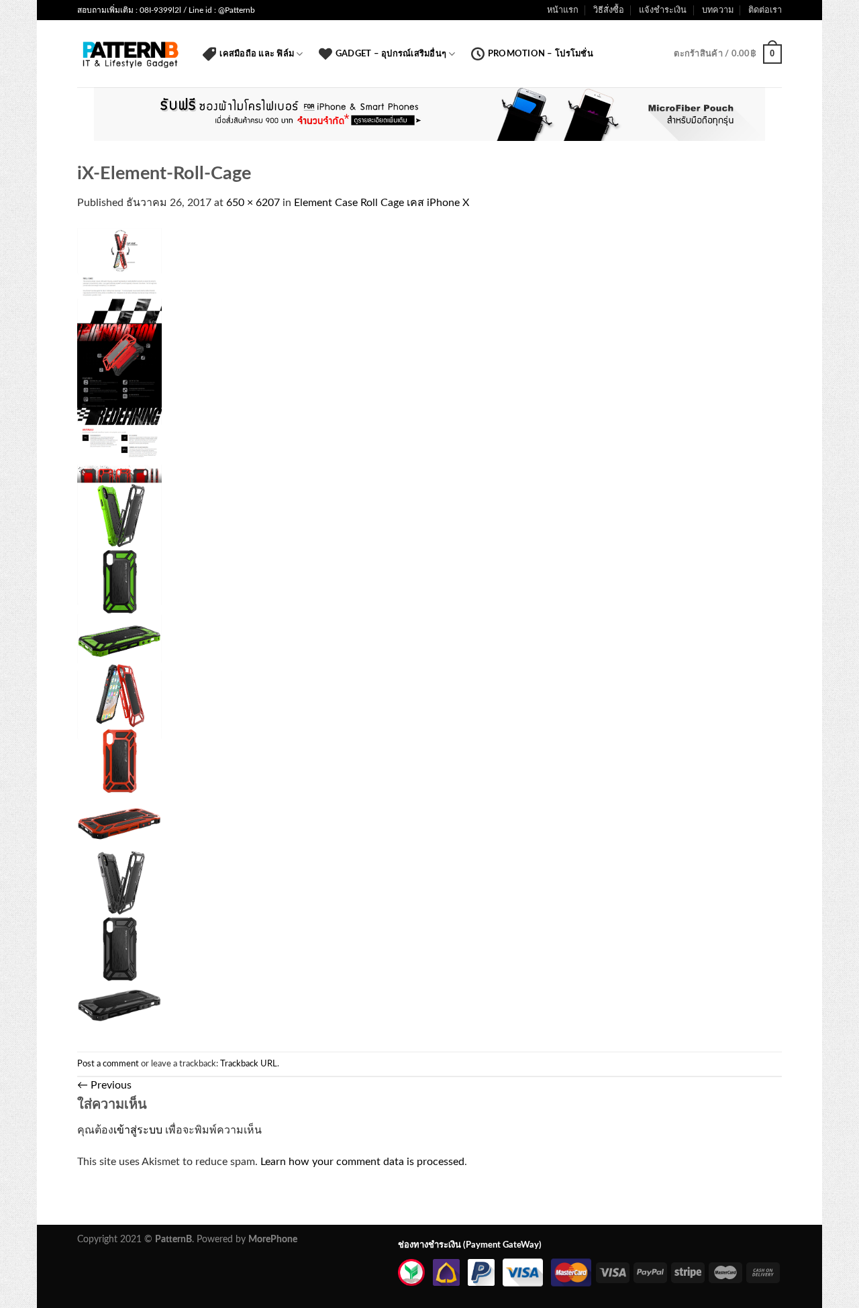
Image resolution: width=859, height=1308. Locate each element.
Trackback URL (248, 1064)
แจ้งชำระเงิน (663, 10)
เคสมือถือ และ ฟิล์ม (256, 54)
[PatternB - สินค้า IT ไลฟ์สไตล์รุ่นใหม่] (130, 54)
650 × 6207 (253, 202)
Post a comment (108, 1064)
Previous (104, 1085)
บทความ (718, 10)
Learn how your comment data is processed (362, 1161)
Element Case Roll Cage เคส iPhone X (381, 202)
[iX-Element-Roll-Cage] (119, 631)
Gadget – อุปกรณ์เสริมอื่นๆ (391, 54)
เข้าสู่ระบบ (137, 1130)
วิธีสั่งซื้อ (608, 10)
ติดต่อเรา (765, 10)
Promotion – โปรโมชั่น (540, 54)
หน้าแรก (562, 10)
